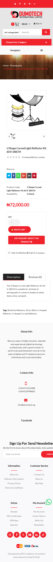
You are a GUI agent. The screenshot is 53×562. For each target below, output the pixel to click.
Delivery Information (14, 479)
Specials (14, 525)
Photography (16, 65)
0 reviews (26, 157)
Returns (39, 479)
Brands (14, 511)
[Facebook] (16, 534)
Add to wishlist (18, 253)
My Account (39, 511)
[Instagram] (10, 534)
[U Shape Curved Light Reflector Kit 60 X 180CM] (26, 110)
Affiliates (14, 520)
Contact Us (39, 474)
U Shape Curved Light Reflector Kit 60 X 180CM (26, 68)
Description (13, 277)
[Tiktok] (43, 534)
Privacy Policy (14, 483)
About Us (14, 474)
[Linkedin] (36, 534)
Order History (39, 516)
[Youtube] (30, 534)
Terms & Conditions (14, 487)
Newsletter (39, 525)
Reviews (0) (35, 277)
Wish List (39, 520)
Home (6, 65)
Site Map (39, 483)
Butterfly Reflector (16, 310)
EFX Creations (27, 553)
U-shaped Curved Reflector (24, 313)
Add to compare (37, 253)
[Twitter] (23, 534)
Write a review (38, 157)
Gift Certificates (14, 516)
